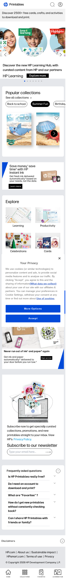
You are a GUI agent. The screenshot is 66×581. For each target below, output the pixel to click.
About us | (24, 552)
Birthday (60, 104)
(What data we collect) (43, 283)
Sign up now (46, 358)
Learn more (15, 186)
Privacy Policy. (23, 439)
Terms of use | (35, 556)
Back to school (16, 104)
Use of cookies (45, 298)
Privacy (49, 556)
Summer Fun (40, 104)
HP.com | (12, 552)
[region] (33, 290)
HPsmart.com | (16, 556)
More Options (33, 308)
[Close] (59, 258)
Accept (32, 318)
